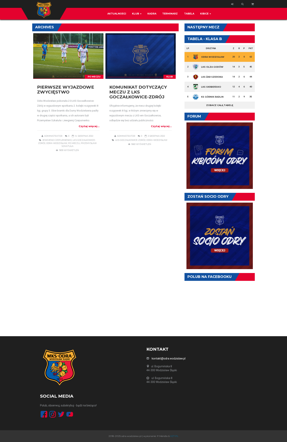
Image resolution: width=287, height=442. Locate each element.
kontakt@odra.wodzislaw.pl (168, 358)
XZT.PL (174, 436)
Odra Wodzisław (56, 143)
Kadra (151, 13)
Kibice (204, 13)
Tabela (189, 13)
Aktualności (116, 13)
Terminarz (170, 13)
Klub (136, 13)
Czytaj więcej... (89, 126)
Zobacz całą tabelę (219, 105)
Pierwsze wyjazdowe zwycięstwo (65, 89)
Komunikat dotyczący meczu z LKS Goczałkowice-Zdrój (138, 92)
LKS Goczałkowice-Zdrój (130, 140)
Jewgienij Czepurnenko (57, 140)
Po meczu (94, 76)
